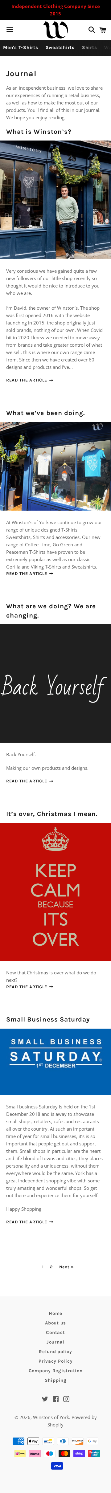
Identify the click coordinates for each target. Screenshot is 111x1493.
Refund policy (55, 1351)
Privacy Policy (56, 1361)
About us (55, 1323)
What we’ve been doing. (45, 413)
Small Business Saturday (48, 1019)
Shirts (89, 47)
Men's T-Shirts (20, 47)
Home (55, 1313)
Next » (66, 1267)
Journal (55, 1342)
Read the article (27, 380)
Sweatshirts (60, 47)
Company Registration (56, 1370)
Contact (55, 1332)
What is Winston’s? (39, 131)
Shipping (56, 1380)
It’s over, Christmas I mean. (52, 814)
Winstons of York (51, 1417)
